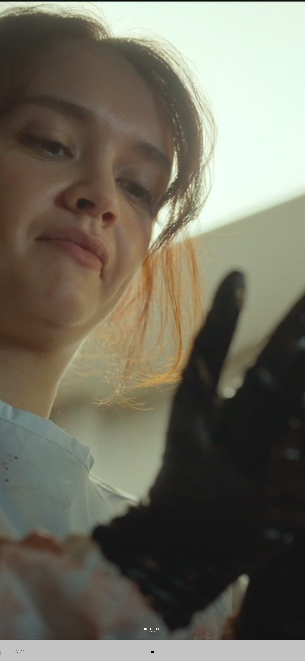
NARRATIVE (18, 648)
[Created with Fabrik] (0, 653)
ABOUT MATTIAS (19, 650)
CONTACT (18, 652)
